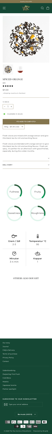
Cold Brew (7, 378)
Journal (6, 346)
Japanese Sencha (9, 385)
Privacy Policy (8, 358)
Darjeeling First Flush (11, 374)
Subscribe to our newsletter (20, 399)
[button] (8, 86)
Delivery (8, 165)
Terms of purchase (10, 354)
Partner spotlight (9, 389)
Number (6, 102)
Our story (6, 343)
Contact (6, 361)
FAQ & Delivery (9, 350)
